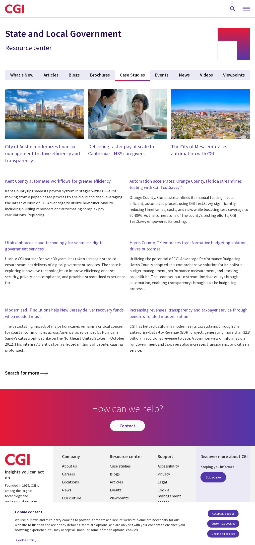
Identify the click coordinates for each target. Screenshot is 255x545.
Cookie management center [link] (169, 495)
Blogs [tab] (74, 75)
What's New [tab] (21, 75)
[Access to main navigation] (246, 9)
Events (116, 489)
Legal (162, 481)
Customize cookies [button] (223, 523)
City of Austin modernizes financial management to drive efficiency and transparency (42, 153)
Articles (116, 481)
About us (69, 466)
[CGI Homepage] (14, 8)
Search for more (22, 373)
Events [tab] (162, 75)
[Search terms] (233, 8)
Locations (70, 481)
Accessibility (168, 466)
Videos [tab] (206, 75)
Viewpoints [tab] (234, 75)
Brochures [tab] (100, 75)
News (66, 489)
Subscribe (213, 477)
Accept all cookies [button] (223, 513)
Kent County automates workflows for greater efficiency (58, 181)
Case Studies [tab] (135, 75)
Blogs (115, 473)
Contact (127, 426)
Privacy (164, 473)
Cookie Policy (26, 540)
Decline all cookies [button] (223, 534)
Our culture (71, 497)
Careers (68, 473)
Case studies (120, 466)
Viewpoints (119, 497)
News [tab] (184, 75)
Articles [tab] (51, 75)
